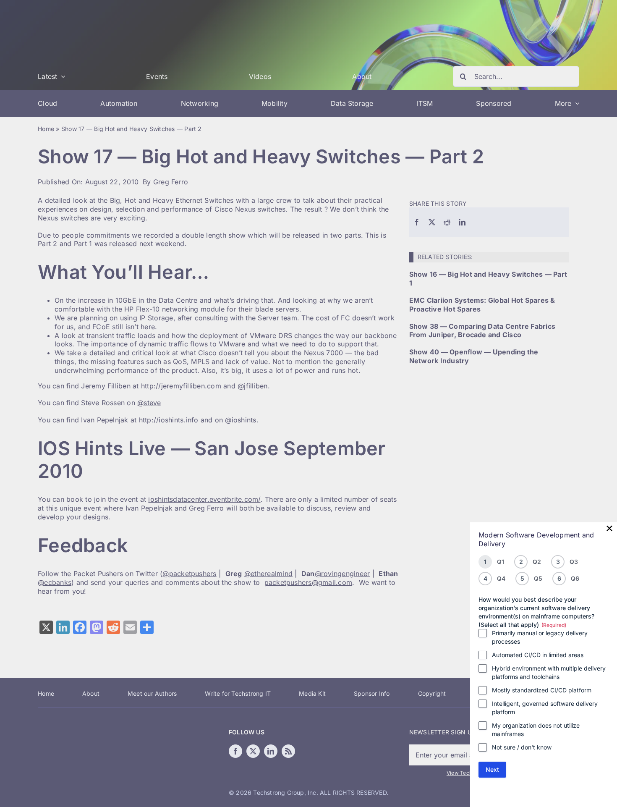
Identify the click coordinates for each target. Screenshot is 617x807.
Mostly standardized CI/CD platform (541, 690)
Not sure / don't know (522, 747)
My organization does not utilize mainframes (536, 729)
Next (492, 769)
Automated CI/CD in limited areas (537, 654)
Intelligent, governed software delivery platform (545, 707)
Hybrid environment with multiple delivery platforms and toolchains (549, 672)
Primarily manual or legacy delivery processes (540, 637)
